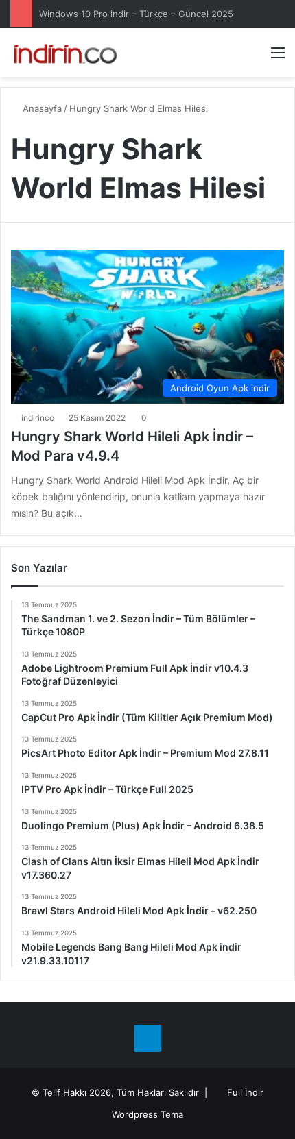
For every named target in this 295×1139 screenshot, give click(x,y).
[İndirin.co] (65, 52)
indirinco (37, 418)
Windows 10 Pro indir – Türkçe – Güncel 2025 (136, 13)
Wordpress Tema (147, 1114)
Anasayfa (41, 108)
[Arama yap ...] (254, 57)
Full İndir (245, 1092)
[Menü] (278, 57)
